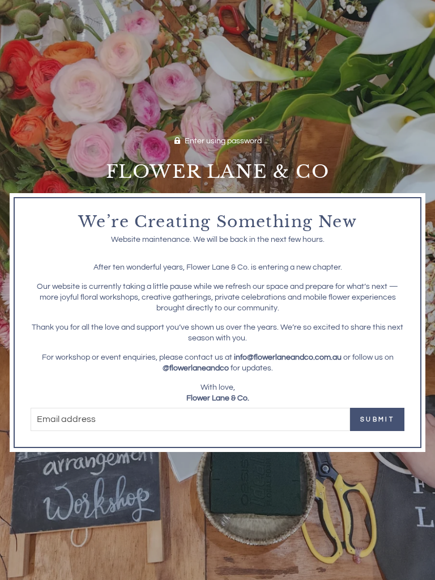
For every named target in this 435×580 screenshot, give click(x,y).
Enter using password (223, 141)
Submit (377, 419)
